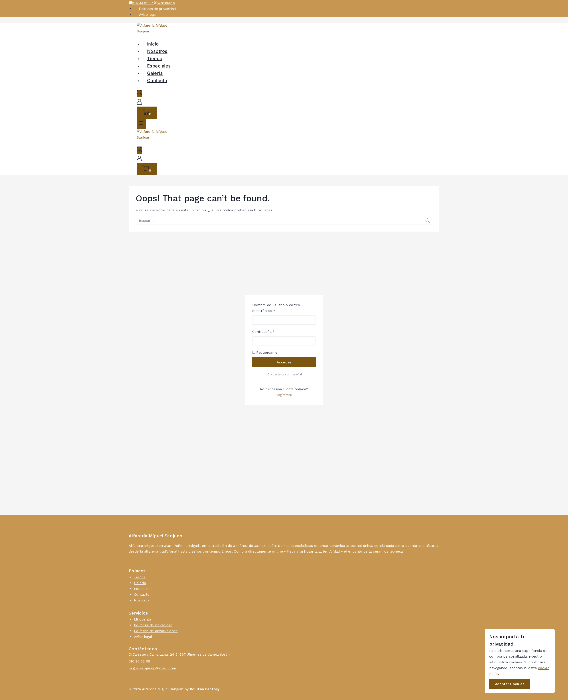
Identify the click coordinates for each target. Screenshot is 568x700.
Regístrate (284, 395)
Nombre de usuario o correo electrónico (276, 307)
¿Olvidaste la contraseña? (284, 374)
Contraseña (272, 331)
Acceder (284, 362)
